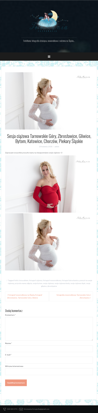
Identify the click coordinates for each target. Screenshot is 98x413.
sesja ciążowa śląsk (77, 283)
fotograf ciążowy (35, 280)
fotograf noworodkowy (52, 280)
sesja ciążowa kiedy (62, 283)
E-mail (8, 355)
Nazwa (8, 343)
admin (56, 147)
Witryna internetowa (14, 366)
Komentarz (10, 315)
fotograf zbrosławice (70, 280)
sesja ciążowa (48, 283)
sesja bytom (37, 283)
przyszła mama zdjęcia (23, 283)
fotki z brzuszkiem (21, 280)
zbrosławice (52, 286)
